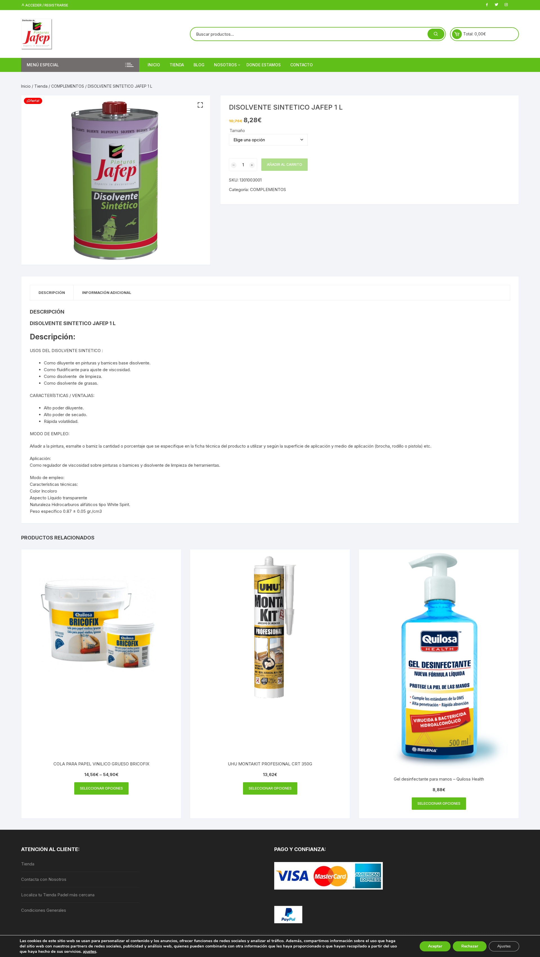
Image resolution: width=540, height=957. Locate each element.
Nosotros (225, 64)
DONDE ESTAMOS (263, 64)
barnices (131, 465)
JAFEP (100, 323)
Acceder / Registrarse (46, 5)
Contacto (301, 64)
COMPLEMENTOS (67, 86)
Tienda (177, 64)
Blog (199, 64)
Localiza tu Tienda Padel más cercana (57, 894)
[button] (200, 105)
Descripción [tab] (52, 292)
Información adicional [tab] (106, 292)
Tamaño (237, 130)
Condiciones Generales (43, 910)
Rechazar (469, 946)
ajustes (89, 951)
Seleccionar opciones (101, 788)
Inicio (154, 64)
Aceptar (435, 946)
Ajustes (504, 946)
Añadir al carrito (284, 164)
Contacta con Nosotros (43, 879)
